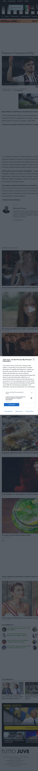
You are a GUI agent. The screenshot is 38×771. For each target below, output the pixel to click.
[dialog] (19, 385)
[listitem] (19, 393)
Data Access (19, 411)
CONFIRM (11, 404)
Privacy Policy (29, 411)
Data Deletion (9, 411)
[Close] (34, 360)
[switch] (30, 398)
